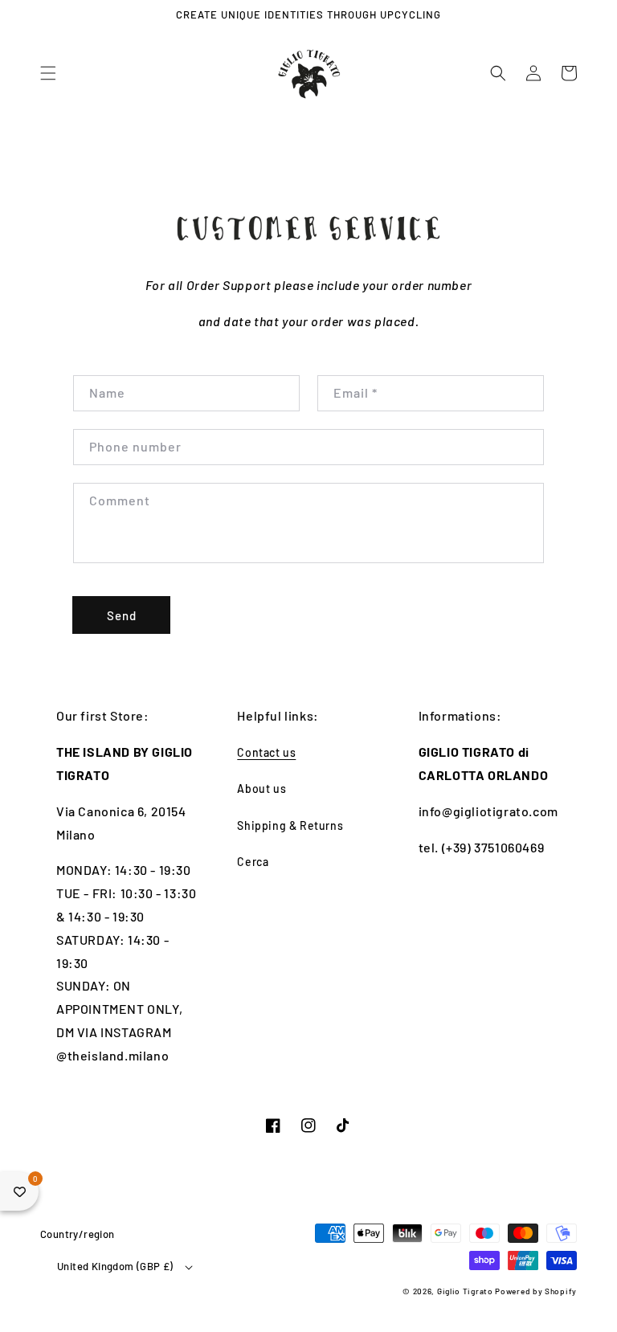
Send (122, 615)
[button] (48, 73)
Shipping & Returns (290, 825)
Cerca (252, 861)
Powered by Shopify (536, 1291)
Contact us (266, 752)
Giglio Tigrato (465, 1291)
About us (261, 788)
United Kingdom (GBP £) (115, 1266)
